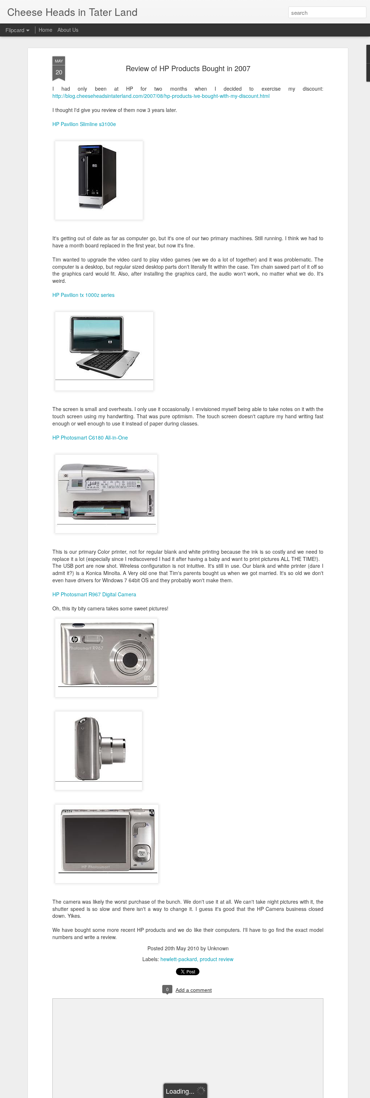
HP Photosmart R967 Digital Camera (94, 594)
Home (45, 29)
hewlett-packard (178, 959)
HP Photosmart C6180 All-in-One (90, 437)
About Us (67, 29)
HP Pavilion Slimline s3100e (84, 123)
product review (216, 959)
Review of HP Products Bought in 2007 (188, 68)
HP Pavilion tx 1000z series (83, 294)
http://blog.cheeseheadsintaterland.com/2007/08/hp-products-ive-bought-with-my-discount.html (161, 95)
